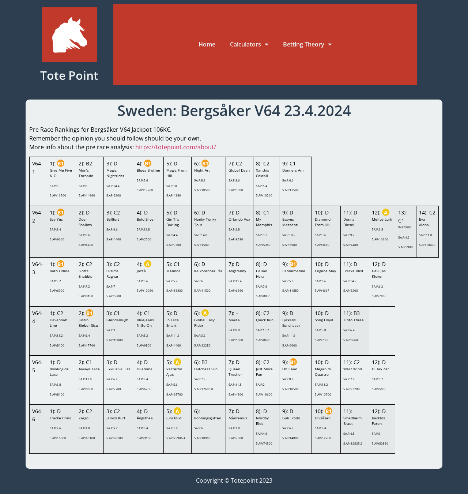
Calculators (245, 44)
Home (207, 44)
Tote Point (69, 75)
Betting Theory (303, 44)
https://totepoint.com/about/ (175, 147)
